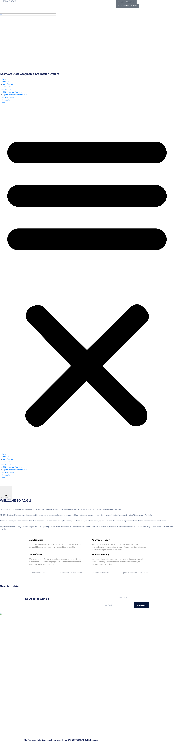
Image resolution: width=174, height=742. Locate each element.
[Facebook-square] (143, 9)
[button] (87, 279)
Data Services (36, 539)
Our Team (7, 87)
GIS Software (35, 554)
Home (4, 79)
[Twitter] (146, 9)
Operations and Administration (15, 95)
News (4, 102)
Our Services (6, 89)
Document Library (9, 97)
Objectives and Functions (12, 92)
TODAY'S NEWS (9, 1)
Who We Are (8, 84)
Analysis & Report (101, 539)
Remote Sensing (100, 554)
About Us (5, 81)
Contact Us (6, 100)
